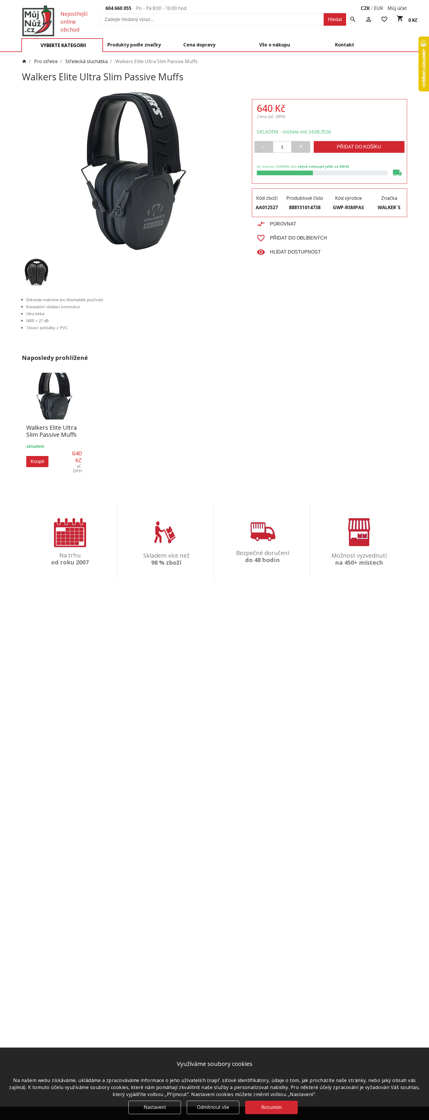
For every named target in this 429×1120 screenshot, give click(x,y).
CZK (365, 8)
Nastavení (155, 1107)
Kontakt (344, 44)
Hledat (335, 19)
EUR (378, 8)
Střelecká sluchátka (86, 61)
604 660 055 (118, 8)
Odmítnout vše (213, 1107)
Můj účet (397, 8)
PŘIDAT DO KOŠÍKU (359, 146)
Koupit (37, 461)
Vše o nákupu (274, 44)
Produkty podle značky (134, 44)
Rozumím (271, 1107)
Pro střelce (46, 61)
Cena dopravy (199, 44)
